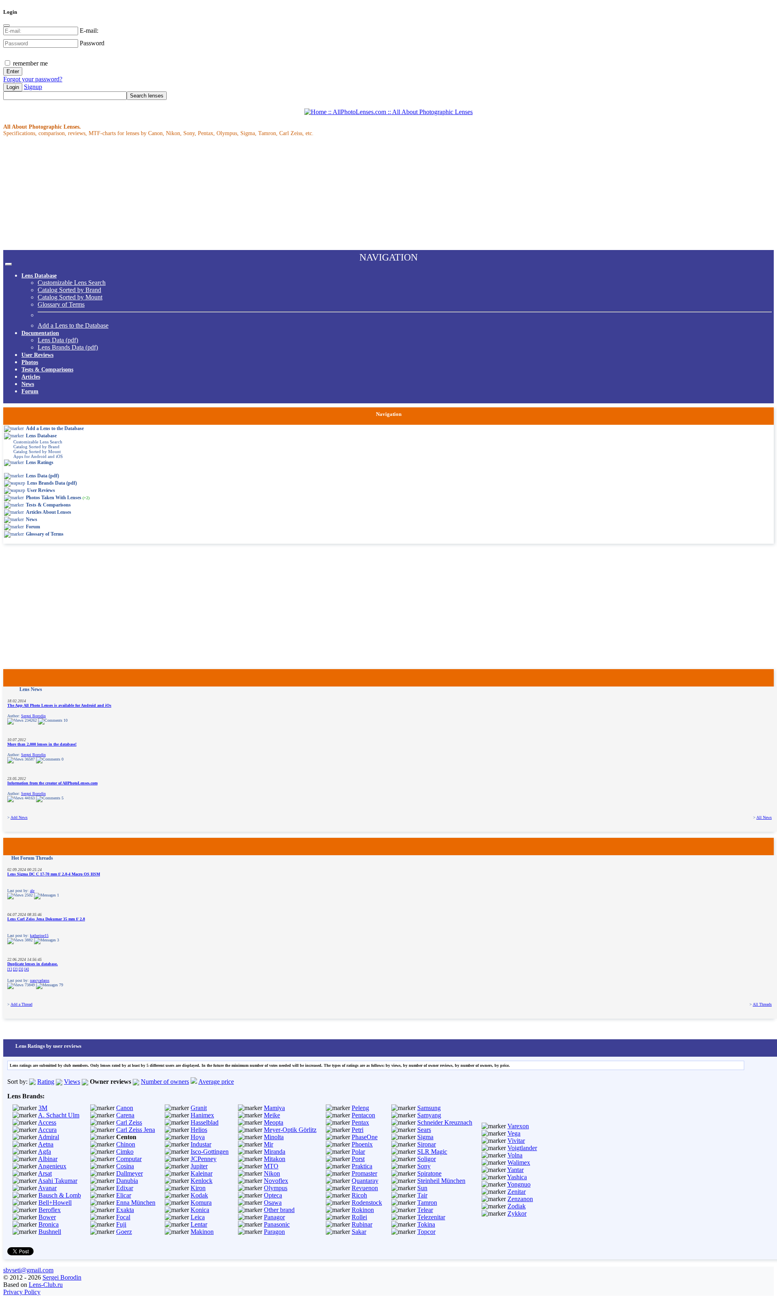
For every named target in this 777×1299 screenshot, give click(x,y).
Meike (272, 1115)
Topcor (426, 1231)
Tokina (426, 1224)
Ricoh (359, 1195)
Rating (45, 1081)
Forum (29, 391)
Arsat (45, 1173)
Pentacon (363, 1115)
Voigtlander (522, 1147)
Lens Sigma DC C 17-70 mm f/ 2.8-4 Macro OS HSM (53, 874)
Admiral (48, 1137)
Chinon (125, 1144)
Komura (201, 1202)
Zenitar (516, 1191)
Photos (29, 362)
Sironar (426, 1144)
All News (764, 817)
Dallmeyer (129, 1173)
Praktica (362, 1166)
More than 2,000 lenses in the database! (41, 744)
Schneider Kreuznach (444, 1122)
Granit (199, 1107)
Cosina (125, 1166)
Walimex (518, 1162)
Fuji (121, 1224)
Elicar (123, 1195)
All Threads (762, 1004)
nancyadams (39, 980)
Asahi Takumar (57, 1180)
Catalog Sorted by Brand (69, 289)
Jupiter (199, 1166)
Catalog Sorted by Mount (70, 297)
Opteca (273, 1195)
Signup (33, 86)
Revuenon (365, 1188)
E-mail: (89, 30)
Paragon (274, 1231)
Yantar (515, 1169)
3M (42, 1107)
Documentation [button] (40, 333)
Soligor (426, 1158)
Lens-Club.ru (46, 1284)
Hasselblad (205, 1122)
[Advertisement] (246, 193)
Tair (422, 1195)
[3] (21, 969)
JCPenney (204, 1158)
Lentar (199, 1224)
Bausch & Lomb (59, 1195)
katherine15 (39, 935)
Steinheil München (441, 1180)
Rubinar (362, 1224)
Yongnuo (519, 1184)
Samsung (429, 1107)
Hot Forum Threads (32, 858)
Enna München (135, 1202)
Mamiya (274, 1107)
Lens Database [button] (39, 276)
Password (92, 43)
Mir (268, 1144)
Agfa (44, 1151)
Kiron (198, 1188)
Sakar (359, 1231)
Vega (513, 1133)
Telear (425, 1209)
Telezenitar (431, 1217)
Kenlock (201, 1180)
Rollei (359, 1217)
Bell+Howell (55, 1202)
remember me (29, 63)
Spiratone (429, 1173)
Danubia (127, 1180)
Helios (199, 1129)
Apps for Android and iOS (38, 456)
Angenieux (52, 1166)
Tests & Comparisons (47, 370)
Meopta (273, 1122)
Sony (424, 1166)
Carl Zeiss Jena (135, 1129)
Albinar (47, 1158)
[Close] (6, 25)
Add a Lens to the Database (73, 325)
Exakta (125, 1209)
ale (32, 890)
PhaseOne (365, 1137)
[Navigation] (8, 264)
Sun (422, 1188)
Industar (201, 1144)
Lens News (30, 689)
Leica (198, 1217)
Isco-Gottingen (210, 1151)
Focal (123, 1217)
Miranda (274, 1151)
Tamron (427, 1202)
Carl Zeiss (129, 1122)
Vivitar (516, 1140)
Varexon (518, 1126)
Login (12, 87)
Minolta (274, 1137)
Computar (129, 1158)
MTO (271, 1166)
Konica (200, 1209)
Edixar (124, 1188)
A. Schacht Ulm (58, 1115)
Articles (30, 377)
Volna (514, 1155)
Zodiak (516, 1206)
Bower (47, 1217)
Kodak (199, 1195)
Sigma (425, 1137)
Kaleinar (201, 1173)
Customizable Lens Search (72, 282)
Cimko (125, 1151)
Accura (47, 1129)
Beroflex (49, 1209)
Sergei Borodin (33, 716)
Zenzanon (520, 1198)
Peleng (360, 1107)
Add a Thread (21, 1004)
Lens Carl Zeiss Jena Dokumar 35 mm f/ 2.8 (46, 919)
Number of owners (165, 1081)
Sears (424, 1129)
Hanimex (202, 1115)
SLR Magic (432, 1151)
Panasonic (277, 1224)
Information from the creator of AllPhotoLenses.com (52, 783)
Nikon (272, 1173)
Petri (357, 1129)
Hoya (198, 1137)
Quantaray (365, 1180)
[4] (26, 969)
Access (47, 1122)
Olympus (275, 1188)
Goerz (124, 1231)
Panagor (274, 1217)
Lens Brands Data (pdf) (68, 347)
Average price (216, 1081)
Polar (358, 1151)
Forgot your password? (32, 79)
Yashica (517, 1177)
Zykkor (516, 1213)
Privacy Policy (21, 1291)
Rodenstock (367, 1202)
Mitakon (274, 1158)
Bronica (48, 1224)
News (27, 384)
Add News (19, 817)
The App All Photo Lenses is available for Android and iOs (59, 705)
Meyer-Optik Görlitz (290, 1129)
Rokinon (363, 1209)
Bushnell (49, 1231)
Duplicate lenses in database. (32, 964)
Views (72, 1081)
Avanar (47, 1188)
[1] (9, 969)
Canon (124, 1107)
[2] (15, 969)
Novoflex (276, 1180)
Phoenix (362, 1144)
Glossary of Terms (61, 304)
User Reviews (37, 355)
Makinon (202, 1231)
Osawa (273, 1202)
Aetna (45, 1144)
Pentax (360, 1122)
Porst (358, 1158)
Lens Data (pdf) (58, 340)
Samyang (429, 1115)
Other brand (279, 1209)
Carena (125, 1115)
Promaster (364, 1173)
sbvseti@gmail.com (28, 1270)
